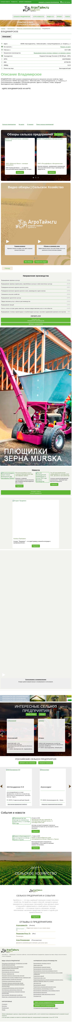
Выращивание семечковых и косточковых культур (47, 990)
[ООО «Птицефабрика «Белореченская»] (52, 150)
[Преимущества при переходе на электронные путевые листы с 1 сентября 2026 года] (21, 825)
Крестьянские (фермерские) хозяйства (12, 995)
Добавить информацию (25, 1)
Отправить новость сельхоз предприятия (36, 492)
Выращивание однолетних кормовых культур (45, 971)
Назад (7, 268)
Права (3, 1009)
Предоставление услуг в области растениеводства (35, 301)
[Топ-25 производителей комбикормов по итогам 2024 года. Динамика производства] (43, 479)
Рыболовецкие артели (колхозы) (10, 972)
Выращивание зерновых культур (35, 280)
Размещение (5, 1008)
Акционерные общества (8, 970)
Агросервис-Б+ (22, 925)
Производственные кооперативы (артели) (13, 975)
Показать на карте (65, 47)
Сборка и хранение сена (52, 246)
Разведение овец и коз (40, 978)
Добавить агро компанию (27, 762)
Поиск (67, 16)
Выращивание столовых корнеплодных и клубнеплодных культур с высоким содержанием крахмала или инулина (35, 312)
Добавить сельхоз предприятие (49, 2)
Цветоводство (37, 983)
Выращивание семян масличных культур (44, 994)
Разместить (14, 1)
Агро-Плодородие (23, 940)
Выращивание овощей (35, 305)
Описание (6, 37)
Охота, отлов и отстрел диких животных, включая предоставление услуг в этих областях (35, 308)
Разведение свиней (39, 976)
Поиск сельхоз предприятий (44, 124)
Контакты (4, 1006)
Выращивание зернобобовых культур (43, 988)
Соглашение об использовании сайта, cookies (46, 1008)
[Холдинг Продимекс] (35, 518)
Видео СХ (50, 16)
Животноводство (38, 965)
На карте (21, 124)
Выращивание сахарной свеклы (42, 967)
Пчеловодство (37, 996)
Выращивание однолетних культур (35, 298)
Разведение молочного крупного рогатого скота (35, 287)
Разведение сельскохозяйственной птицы (45, 987)
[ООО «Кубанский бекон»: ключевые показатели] (20, 150)
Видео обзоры (31, 714)
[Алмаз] (31, 728)
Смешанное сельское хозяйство (35, 294)
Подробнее (20, 172)
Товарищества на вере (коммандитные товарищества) (16, 977)
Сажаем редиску (19, 246)
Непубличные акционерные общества (12, 990)
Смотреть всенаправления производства (35, 319)
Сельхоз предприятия (22, 16)
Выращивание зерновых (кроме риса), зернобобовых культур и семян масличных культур (35, 284)
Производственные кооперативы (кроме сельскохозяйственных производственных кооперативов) (13, 985)
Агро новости (38, 16)
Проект (59, 16)
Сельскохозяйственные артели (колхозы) (13, 988)
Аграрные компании (45, 762)
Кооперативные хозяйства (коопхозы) (12, 979)
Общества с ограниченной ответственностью (14, 997)
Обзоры (42, 714)
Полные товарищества (8, 974)
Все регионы (66, 2)
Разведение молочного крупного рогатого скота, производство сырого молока (35, 291)
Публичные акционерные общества (11, 981)
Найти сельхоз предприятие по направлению (49, 1002)
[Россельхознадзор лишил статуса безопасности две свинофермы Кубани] (8, 479)
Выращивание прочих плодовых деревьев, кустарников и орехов (52, 53)
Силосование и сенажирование (35, 679)
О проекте (30, 124)
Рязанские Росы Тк (23, 933)
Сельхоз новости (5, 1)
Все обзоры (58, 134)
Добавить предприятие (36, 324)
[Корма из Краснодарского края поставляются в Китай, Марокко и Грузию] (21, 842)
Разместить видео (41, 262)
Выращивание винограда (40, 992)
